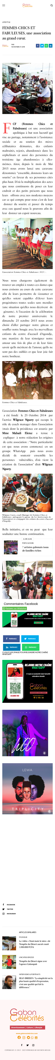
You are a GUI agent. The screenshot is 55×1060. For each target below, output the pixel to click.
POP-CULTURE (28, 543)
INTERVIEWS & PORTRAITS (29, 974)
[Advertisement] (27, 858)
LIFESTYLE (6, 22)
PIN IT (29, 244)
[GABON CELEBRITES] (27, 5)
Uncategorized (26, 957)
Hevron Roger (43, 1050)
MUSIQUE (23, 937)
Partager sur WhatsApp (16, 608)
